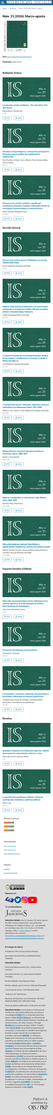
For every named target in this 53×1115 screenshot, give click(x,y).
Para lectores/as (10, 846)
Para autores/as (10, 850)
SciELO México (23, 1017)
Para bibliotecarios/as (12, 854)
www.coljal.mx (25, 930)
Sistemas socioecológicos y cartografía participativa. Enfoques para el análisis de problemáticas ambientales (26, 154)
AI (28, 1084)
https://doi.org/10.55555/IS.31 (19, 57)
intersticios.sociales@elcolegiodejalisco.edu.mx (24, 936)
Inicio (5, 8)
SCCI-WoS (15, 1028)
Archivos (13, 8)
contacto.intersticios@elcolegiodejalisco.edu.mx (24, 938)
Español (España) (10, 873)
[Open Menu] (2, 2)
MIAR (8, 1066)
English (7, 869)
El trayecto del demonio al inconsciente (20, 650)
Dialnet (9, 1051)
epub (19, 273)
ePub (19, 118)
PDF (8, 118)
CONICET (10, 1071)
